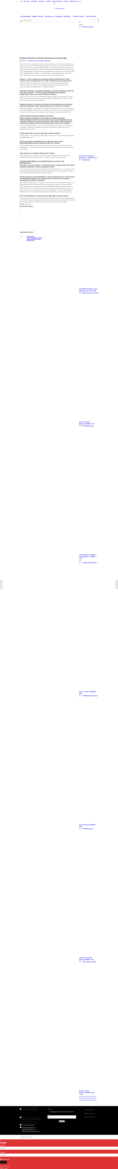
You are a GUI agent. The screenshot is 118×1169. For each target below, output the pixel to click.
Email (49, 1114)
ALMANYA (30, 61)
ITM (85, 1096)
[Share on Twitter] (21, 210)
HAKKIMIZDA (34, 1)
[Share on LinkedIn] (21, 215)
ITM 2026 (93, 1096)
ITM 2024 (89, 1096)
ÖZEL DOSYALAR (39, 61)
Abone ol (62, 1121)
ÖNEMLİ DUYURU (73, 1)
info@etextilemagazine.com (29, 1127)
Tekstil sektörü (90, 1100)
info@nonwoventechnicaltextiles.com (31, 1131)
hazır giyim (81, 1096)
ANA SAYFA (26, 1)
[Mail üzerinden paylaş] (21, 218)
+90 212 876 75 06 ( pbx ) (28, 1125)
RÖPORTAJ (47, 61)
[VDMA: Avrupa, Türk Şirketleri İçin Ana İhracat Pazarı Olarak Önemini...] (1, 584)
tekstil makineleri (83, 1100)
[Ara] (96, 21)
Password (2, 1152)
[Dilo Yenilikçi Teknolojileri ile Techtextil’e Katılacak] (116, 584)
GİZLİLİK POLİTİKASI (57, 1)
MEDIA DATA (42, 1)
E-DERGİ (48, 1)
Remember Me (5, 1159)
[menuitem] (21, 1)
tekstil (80, 1098)
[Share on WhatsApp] (21, 213)
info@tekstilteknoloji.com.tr (28, 1129)
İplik (95, 1100)
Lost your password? (5, 1166)
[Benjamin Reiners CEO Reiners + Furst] (46, 38)
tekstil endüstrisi (86, 1098)
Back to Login (4, 1168)
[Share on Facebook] (21, 208)
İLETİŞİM (66, 1)
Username (2, 1145)
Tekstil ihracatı (93, 1098)
